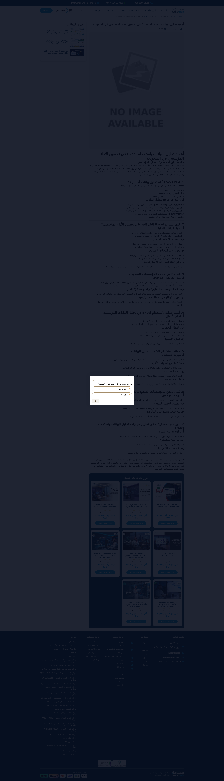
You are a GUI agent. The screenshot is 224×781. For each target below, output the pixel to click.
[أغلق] (93, 380)
